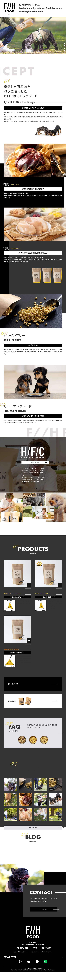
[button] (64, 43)
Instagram (33, 827)
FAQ (35, 948)
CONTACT (46, 948)
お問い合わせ (43, 909)
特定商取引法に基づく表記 (20, 951)
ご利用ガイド (34, 951)
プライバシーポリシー (47, 951)
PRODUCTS (22, 948)
